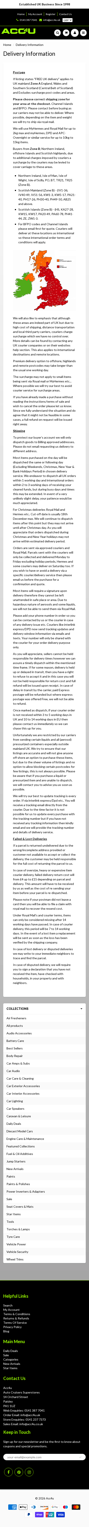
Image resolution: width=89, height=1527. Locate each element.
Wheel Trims (15, 1259)
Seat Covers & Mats (19, 1206)
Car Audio (13, 1071)
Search (8, 1305)
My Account (35, 14)
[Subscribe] (80, 1457)
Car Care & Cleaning (20, 1078)
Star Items (13, 1214)
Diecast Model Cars (19, 1131)
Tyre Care (13, 1236)
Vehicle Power (16, 1244)
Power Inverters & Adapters (25, 1191)
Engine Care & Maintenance (25, 1139)
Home (21, 14)
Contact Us (65, 14)
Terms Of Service (15, 1322)
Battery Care (15, 1041)
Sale (9, 1199)
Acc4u (50, 1498)
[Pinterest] (18, 1472)
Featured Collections (20, 1146)
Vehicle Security (17, 1252)
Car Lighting (14, 1101)
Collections (17, 1008)
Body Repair (14, 1056)
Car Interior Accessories (23, 1093)
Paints (10, 1176)
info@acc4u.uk (51, 20)
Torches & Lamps (18, 1229)
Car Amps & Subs (18, 1063)
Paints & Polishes (18, 1184)
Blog (6, 1331)
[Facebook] (8, 1472)
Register (51, 14)
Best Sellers (14, 1048)
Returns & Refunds (16, 1318)
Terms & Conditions (16, 1314)
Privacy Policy (12, 1327)
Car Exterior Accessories (23, 1086)
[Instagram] (29, 1472)
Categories (10, 1359)
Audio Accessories (19, 1033)
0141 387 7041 (28, 20)
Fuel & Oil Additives (19, 1154)
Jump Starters (15, 1161)
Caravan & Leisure (18, 1116)
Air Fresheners (16, 1018)
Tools (10, 1221)
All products (14, 1025)
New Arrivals (15, 1169)
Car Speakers (15, 1108)
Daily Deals (13, 1123)
